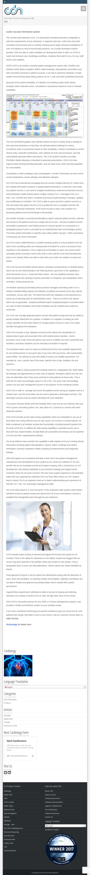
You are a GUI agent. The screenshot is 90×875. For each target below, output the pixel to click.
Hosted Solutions (10, 851)
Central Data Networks (50, 873)
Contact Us (49, 817)
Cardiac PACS (9, 843)
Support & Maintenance (53, 806)
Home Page (8, 18)
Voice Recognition (10, 813)
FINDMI (7, 722)
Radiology (7, 791)
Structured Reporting (11, 832)
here (30, 615)
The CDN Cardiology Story (21, 18)
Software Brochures (52, 813)
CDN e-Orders (9, 802)
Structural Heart (9, 839)
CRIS (5, 798)
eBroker (7, 817)
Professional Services (52, 798)
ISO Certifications (51, 810)
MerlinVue (7, 821)
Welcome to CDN (10, 726)
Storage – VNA (9, 824)
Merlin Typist (8, 806)
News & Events (50, 795)
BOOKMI (7, 715)
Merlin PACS (8, 719)
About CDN (49, 791)
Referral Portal (9, 810)
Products (7, 703)
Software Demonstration (54, 802)
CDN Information (10, 699)
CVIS (5, 847)
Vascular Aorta (9, 836)
